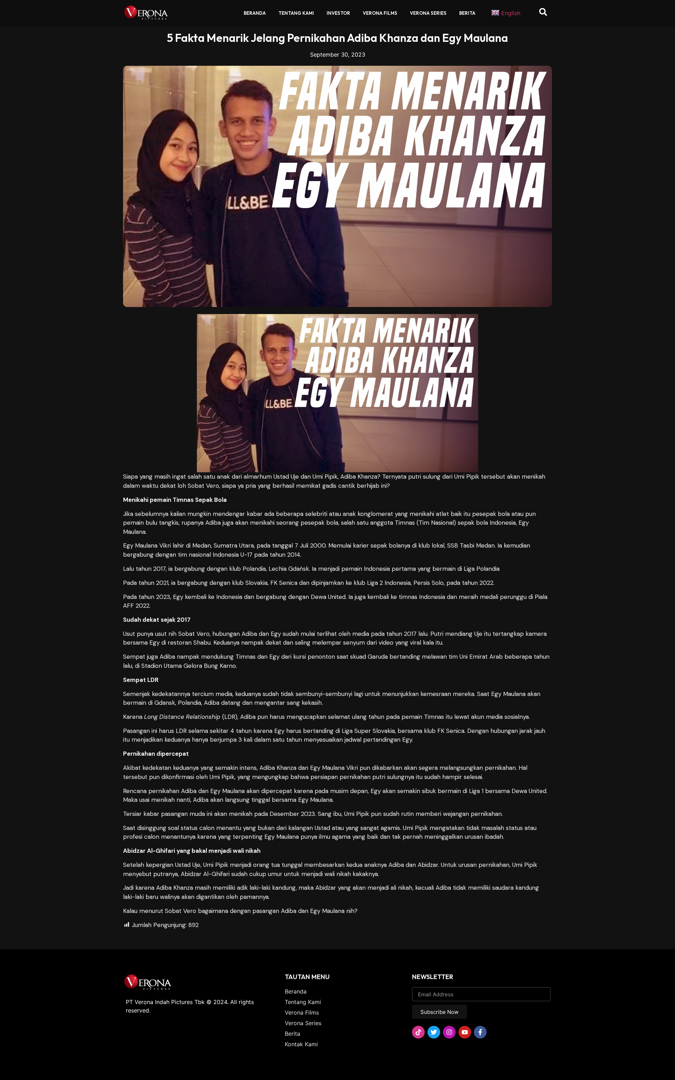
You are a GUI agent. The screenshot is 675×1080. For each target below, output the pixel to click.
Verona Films (380, 13)
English (510, 13)
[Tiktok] (418, 1032)
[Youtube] (464, 1032)
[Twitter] (434, 1032)
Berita (467, 13)
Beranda (255, 13)
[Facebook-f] (480, 1032)
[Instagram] (449, 1032)
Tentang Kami (296, 13)
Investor (338, 13)
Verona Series (428, 13)
